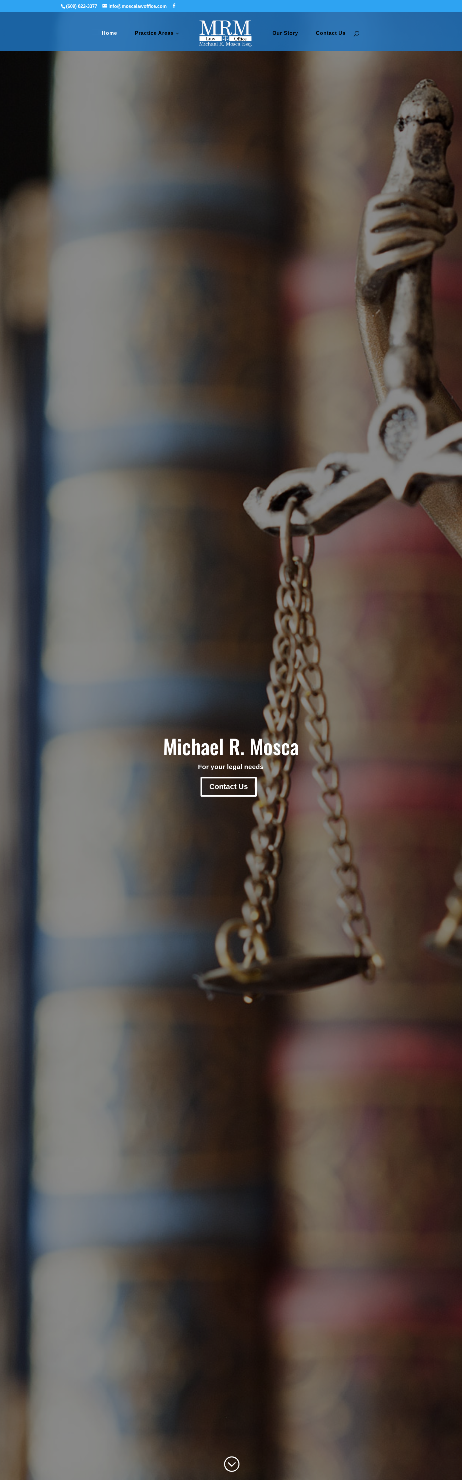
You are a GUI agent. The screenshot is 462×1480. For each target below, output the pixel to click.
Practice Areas (154, 33)
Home (109, 33)
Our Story (285, 33)
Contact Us (331, 33)
